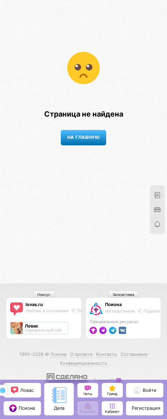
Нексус (43, 294)
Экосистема (123, 294)
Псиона (113, 304)
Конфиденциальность (83, 363)
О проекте (81, 354)
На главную (83, 137)
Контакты (106, 354)
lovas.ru (34, 304)
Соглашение (134, 354)
